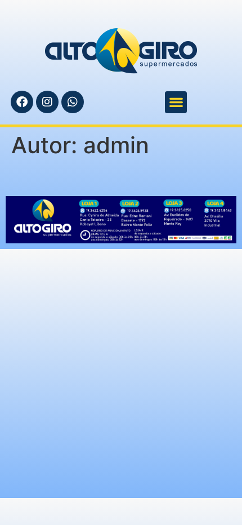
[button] (176, 102)
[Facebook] (22, 102)
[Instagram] (47, 102)
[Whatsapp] (72, 102)
